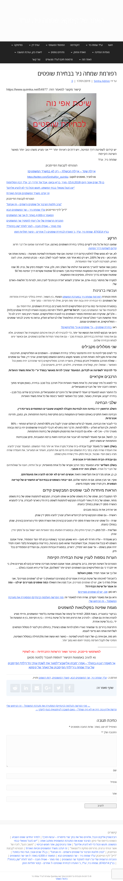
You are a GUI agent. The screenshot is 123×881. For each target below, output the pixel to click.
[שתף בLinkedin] (26, 688)
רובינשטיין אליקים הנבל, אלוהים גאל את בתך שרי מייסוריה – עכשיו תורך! (79, 837)
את (48, 663)
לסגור (54, 663)
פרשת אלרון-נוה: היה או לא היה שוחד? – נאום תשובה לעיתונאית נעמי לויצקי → (76, 709)
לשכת (41, 663)
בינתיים (36, 597)
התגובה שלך (109, 732)
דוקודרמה (74, 45)
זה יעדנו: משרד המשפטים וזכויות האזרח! (46, 848)
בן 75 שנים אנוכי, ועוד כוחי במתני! (30, 852)
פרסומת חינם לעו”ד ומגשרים (59, 59)
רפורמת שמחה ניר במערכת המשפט (82, 296)
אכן (105, 592)
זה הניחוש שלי (96, 601)
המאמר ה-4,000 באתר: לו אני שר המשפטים (32, 855)
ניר (74, 667)
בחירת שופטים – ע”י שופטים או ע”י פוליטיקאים (87, 327)
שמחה (80, 667)
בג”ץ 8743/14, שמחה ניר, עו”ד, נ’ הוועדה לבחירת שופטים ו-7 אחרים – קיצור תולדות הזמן (68, 863)
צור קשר (36, 59)
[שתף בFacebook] (69, 688)
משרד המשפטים (60, 677)
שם (115, 770)
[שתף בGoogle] (47, 688)
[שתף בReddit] (15, 688)
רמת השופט (44, 677)
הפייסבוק (60, 667)
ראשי (110, 45)
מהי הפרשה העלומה (52, 597)
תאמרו (108, 663)
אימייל (113, 782)
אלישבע (65, 663)
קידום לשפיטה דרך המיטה (103, 248)
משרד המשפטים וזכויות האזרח (23, 193)
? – (106, 601)
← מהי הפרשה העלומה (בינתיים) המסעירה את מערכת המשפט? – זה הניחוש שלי (48, 706)
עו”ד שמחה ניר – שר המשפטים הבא (76, 855)
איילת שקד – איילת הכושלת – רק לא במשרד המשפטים (61, 171)
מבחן (99, 663)
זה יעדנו (45, 193)
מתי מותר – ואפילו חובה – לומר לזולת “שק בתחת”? (33, 859)
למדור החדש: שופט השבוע (26, 837)
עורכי (34, 663)
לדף (22, 663)
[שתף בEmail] (36, 688)
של (92, 667)
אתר (114, 793)
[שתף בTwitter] (58, 688)
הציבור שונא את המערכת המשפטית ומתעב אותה (65, 840)
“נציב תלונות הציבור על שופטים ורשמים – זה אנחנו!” (77, 852)
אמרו (81, 663)
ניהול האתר (61, 879)
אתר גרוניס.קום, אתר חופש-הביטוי (54, 844)
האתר (45, 667)
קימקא (33, 667)
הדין (28, 663)
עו (88, 667)
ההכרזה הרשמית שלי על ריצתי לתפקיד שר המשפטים (89, 859)
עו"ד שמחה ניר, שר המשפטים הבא (88, 677)
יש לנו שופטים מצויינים (91, 592)
